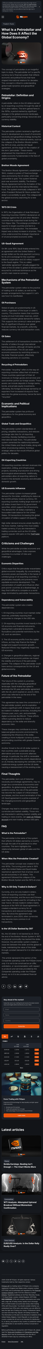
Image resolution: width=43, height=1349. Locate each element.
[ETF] (18, 1036)
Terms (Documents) (13, 1341)
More (21, 1067)
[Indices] (38, 1036)
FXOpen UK (5, 1286)
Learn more (21, 1115)
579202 (4, 1295)
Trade (36, 1049)
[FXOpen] (22, 17)
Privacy (3, 1341)
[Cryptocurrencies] (31, 1036)
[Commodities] (25, 1036)
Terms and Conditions (15, 1332)
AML (22, 1341)
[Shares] (11, 1036)
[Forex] (5, 1036)
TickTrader (35, 534)
